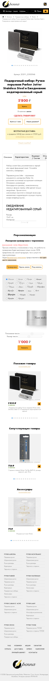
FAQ (9, 645)
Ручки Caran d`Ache (12, 603)
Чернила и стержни (10, 569)
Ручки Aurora (10, 554)
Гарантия (37, 645)
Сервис (29, 649)
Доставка (18, 649)
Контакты (33, 652)
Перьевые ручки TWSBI (34, 628)
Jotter (24, 96)
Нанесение (40, 649)
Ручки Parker (9, 576)
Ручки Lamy (30, 603)
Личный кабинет (18, 652)
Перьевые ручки (9, 557)
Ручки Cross (9, 625)
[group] (24, 45)
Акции (27, 645)
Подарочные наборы (11, 591)
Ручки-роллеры (9, 563)
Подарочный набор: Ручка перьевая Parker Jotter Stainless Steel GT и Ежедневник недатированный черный (24, 409)
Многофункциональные (34, 612)
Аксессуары (8, 594)
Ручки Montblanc (33, 554)
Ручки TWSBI (31, 625)
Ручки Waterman (33, 576)
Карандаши (8, 566)
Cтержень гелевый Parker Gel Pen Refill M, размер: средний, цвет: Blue (24, 471)
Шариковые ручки (10, 560)
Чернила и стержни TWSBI (35, 631)
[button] (12, 65)
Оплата (8, 649)
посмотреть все (24, 366)
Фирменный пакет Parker (24, 534)
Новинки (18, 645)
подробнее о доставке (24, 136)
